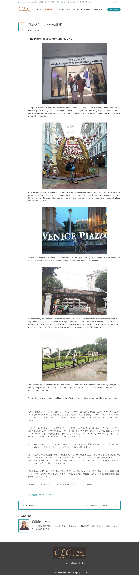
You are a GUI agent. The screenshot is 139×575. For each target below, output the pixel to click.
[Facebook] (116, 2)
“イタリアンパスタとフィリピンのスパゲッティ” (99, 505)
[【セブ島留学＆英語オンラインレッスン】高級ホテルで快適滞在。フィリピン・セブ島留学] (69, 553)
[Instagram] (111, 2)
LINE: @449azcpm (86, 2)
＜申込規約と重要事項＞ (78, 563)
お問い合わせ (114, 9)
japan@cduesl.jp (70, 2)
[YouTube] (114, 2)
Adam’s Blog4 (30, 505)
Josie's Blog (49, 495)
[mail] (119, 2)
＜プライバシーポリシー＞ (61, 563)
